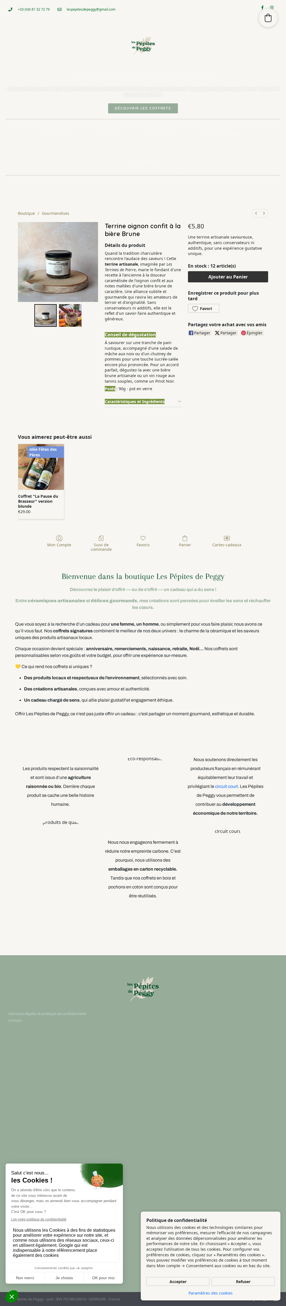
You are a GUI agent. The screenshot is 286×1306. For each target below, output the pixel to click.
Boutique (55, 133)
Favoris (143, 544)
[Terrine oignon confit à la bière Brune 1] (70, 315)
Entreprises (110, 133)
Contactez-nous (143, 161)
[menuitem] (256, 213)
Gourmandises (55, 213)
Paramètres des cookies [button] (211, 1293)
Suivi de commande (101, 547)
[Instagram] (274, 9)
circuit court (226, 786)
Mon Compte (59, 544)
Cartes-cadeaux (226, 544)
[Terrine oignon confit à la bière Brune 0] (45, 315)
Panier (185, 544)
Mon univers (163, 133)
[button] (203, 308)
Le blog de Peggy (222, 133)
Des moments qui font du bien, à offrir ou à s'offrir (143, 76)
